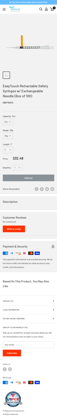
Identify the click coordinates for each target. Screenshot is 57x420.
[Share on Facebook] (36, 189)
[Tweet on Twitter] (47, 189)
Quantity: (7, 167)
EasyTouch (8, 102)
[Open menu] (4, 9)
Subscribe (12, 353)
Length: (7, 144)
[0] (52, 9)
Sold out (28, 178)
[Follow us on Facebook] (5, 369)
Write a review (14, 229)
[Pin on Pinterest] (42, 189)
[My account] (46, 9)
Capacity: (9, 116)
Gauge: (8, 130)
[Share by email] (52, 189)
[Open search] (40, 9)
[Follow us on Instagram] (10, 369)
